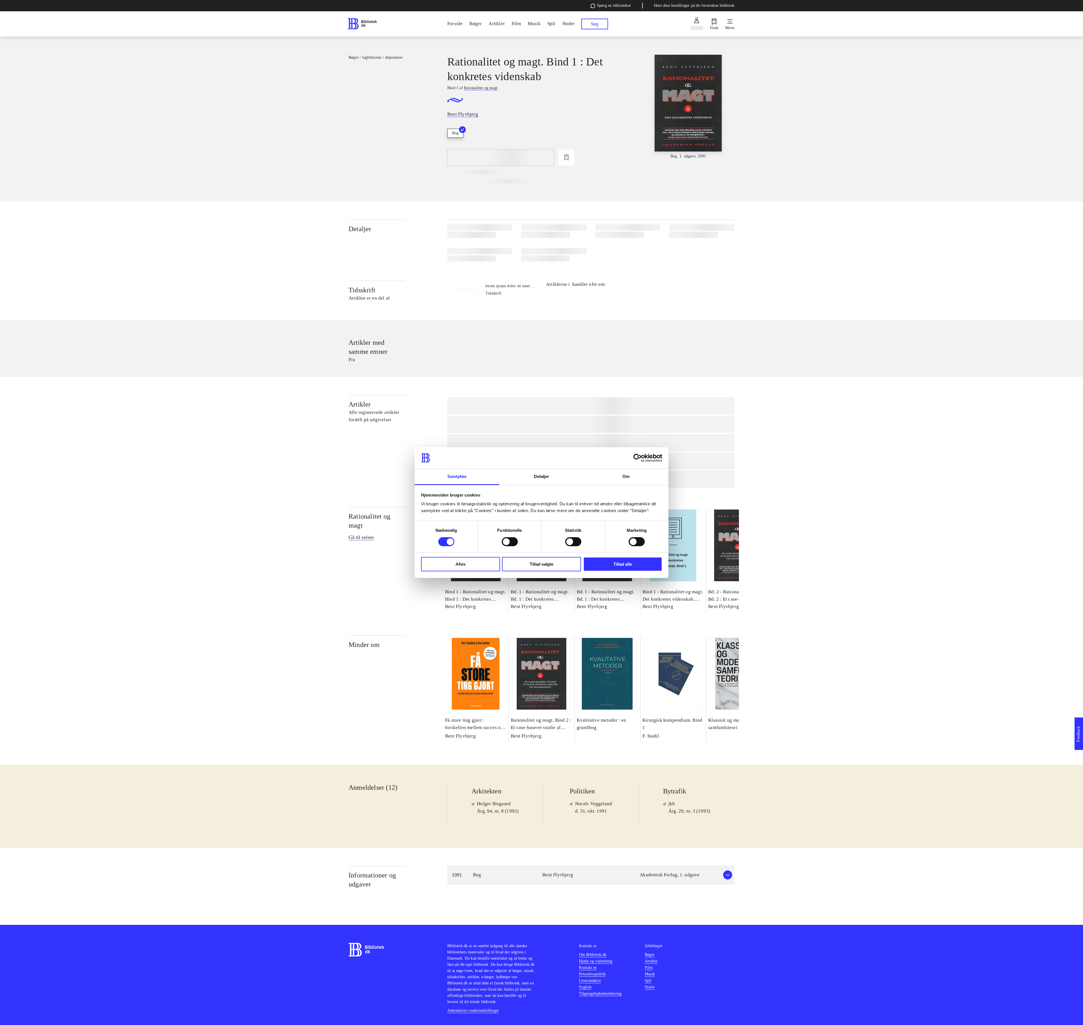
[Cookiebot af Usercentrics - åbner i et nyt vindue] (637, 458)
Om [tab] (625, 476)
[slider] (688, 106)
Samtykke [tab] (457, 476)
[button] (590, 875)
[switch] (510, 541)
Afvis (460, 564)
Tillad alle (622, 564)
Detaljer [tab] (541, 476)
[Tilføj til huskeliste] (566, 157)
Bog (455, 133)
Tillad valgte (541, 564)
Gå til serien (361, 537)
